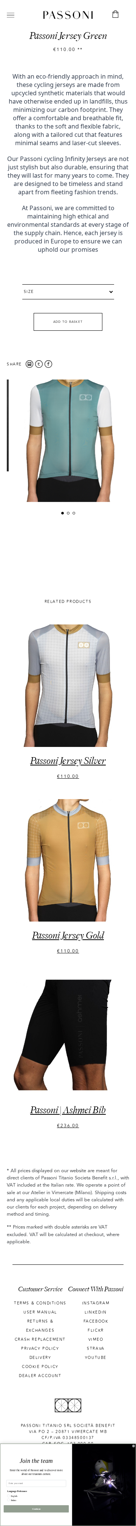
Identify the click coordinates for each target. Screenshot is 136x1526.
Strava (96, 1349)
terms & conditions (40, 1303)
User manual (40, 1312)
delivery (40, 1358)
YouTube (96, 1358)
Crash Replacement (40, 1340)
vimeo (96, 1340)
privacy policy (40, 1349)
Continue (36, 1508)
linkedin (96, 1312)
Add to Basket (68, 321)
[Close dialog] (133, 1446)
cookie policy (40, 1367)
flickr (96, 1331)
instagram (96, 1303)
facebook (95, 1321)
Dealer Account (40, 1376)
